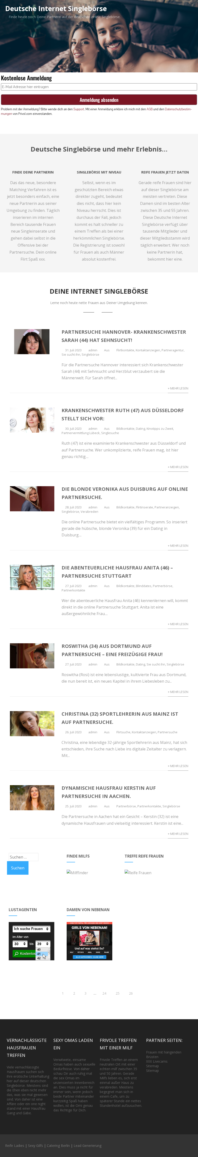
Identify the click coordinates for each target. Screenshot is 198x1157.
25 (118, 993)
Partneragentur (173, 350)
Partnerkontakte (73, 590)
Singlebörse (90, 354)
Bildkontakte (125, 428)
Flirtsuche (123, 732)
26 (131, 993)
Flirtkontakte (125, 350)
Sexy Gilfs (35, 1145)
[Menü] (185, 8)
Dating (140, 428)
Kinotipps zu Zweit (160, 428)
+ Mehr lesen (178, 388)
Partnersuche (167, 732)
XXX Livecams (157, 1061)
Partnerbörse (162, 586)
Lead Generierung (87, 1145)
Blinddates (143, 586)
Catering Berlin (58, 1145)
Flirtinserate (144, 507)
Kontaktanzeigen (148, 350)
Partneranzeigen (167, 507)
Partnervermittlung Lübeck (81, 433)
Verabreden (89, 511)
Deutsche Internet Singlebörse (56, 8)
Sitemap (152, 1066)
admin (92, 350)
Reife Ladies (14, 1145)
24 (104, 993)
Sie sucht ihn (71, 354)
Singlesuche (110, 433)
